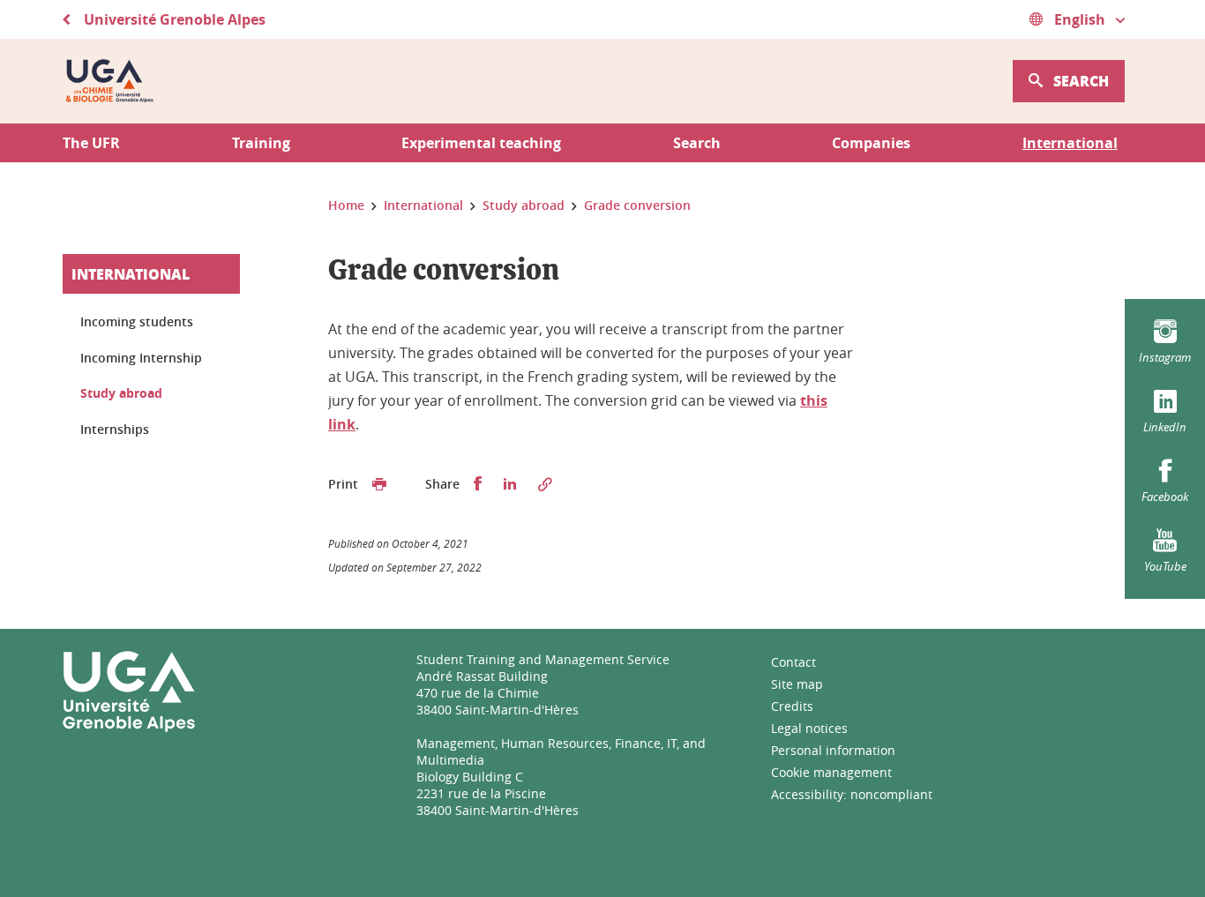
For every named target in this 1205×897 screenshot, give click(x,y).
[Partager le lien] (545, 484)
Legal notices (809, 728)
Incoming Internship (141, 357)
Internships (114, 429)
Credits (792, 706)
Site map (797, 684)
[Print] (379, 484)
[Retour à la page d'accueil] (109, 81)
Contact (793, 662)
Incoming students (136, 321)
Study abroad (121, 393)
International (130, 274)
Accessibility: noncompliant (851, 794)
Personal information (833, 750)
